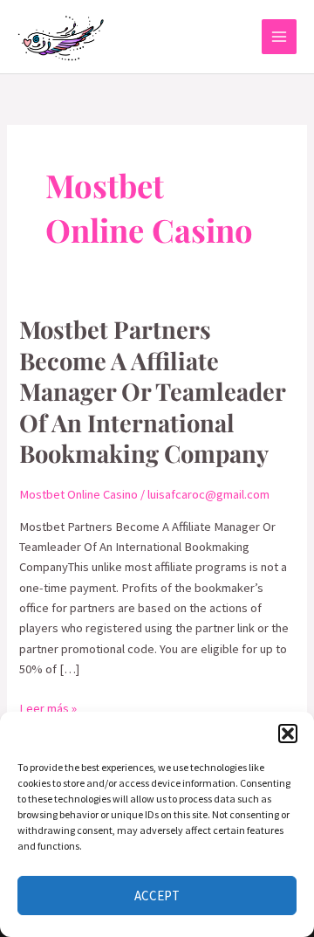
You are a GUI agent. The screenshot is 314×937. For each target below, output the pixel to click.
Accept (157, 895)
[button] (288, 733)
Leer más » (48, 707)
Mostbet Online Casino (78, 494)
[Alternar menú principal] (279, 36)
